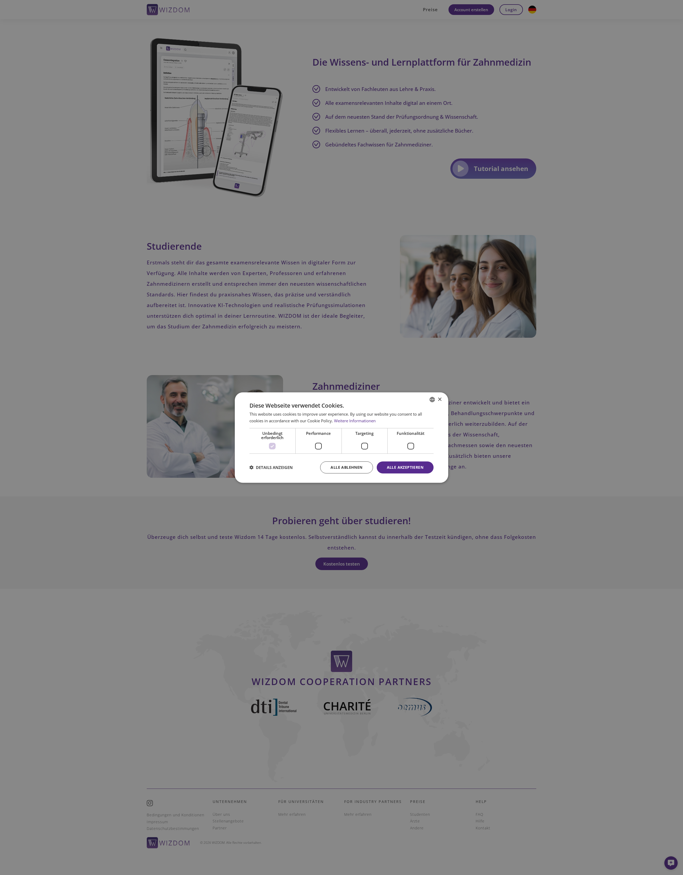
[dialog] (341, 437)
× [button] (440, 399)
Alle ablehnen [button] (346, 467)
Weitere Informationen (355, 420)
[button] (271, 467)
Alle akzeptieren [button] (405, 467)
